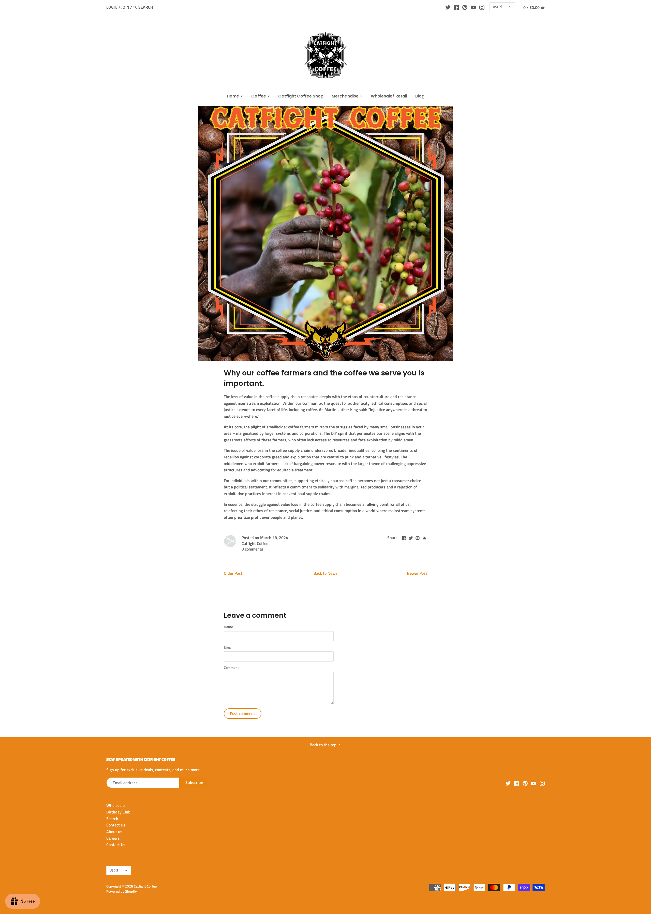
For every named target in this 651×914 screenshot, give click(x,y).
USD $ (497, 7)
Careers (113, 838)
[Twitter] (447, 7)
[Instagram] (481, 7)
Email (228, 647)
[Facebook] (456, 7)
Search (112, 818)
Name (228, 627)
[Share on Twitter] (411, 537)
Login (111, 7)
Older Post (233, 573)
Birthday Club (118, 812)
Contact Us (115, 825)
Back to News (325, 573)
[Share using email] (424, 537)
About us (114, 831)
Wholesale (115, 805)
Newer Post (417, 573)
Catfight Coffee (145, 886)
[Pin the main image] (418, 537)
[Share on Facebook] (404, 537)
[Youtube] (473, 7)
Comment (231, 668)
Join (125, 7)
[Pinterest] (464, 7)
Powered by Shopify (121, 891)
